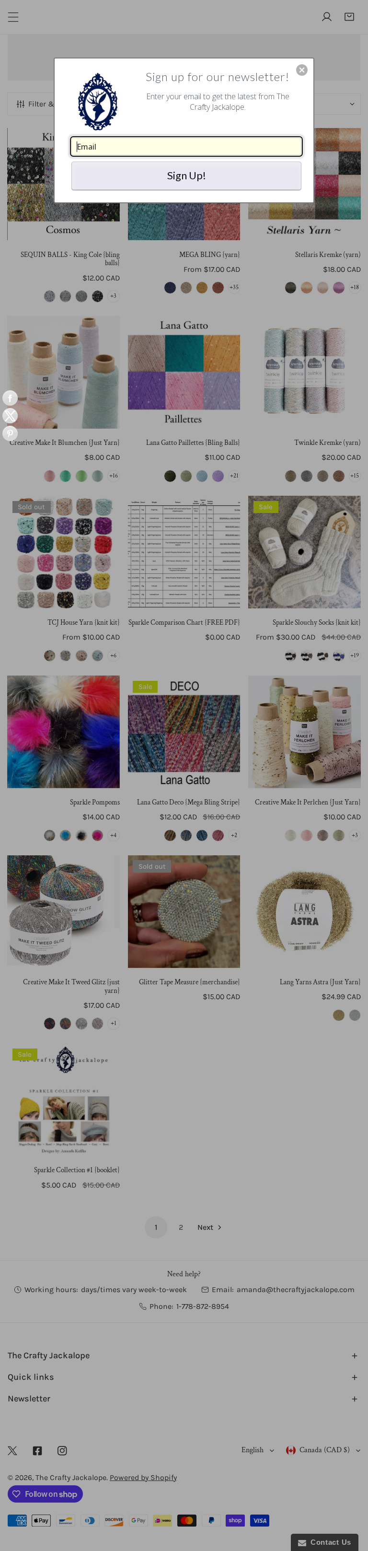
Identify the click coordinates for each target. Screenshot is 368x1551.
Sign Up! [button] (186, 175)
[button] (302, 70)
